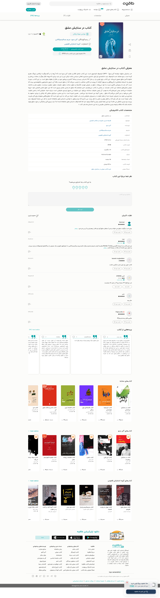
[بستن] (127, 582)
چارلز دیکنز (43, 555)
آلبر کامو (43, 552)
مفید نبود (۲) (117, 304)
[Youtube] (48, 576)
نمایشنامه (59, 555)
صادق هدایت (42, 549)
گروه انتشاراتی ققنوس (104, 135)
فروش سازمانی (90, 558)
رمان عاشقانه (58, 549)
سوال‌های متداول (89, 555)
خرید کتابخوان (90, 561)
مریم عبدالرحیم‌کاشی (105, 130)
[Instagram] (33, 576)
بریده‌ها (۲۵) (35, 15)
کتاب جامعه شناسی (56, 558)
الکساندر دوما (42, 564)
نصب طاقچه (31, 10)
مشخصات (97, 15)
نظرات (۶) (66, 15)
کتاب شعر (59, 561)
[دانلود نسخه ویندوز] (59, 537)
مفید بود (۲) (127, 304)
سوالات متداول (89, 581)
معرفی (127, 15)
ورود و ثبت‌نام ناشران (123, 581)
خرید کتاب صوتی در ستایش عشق (101, 169)
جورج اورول (43, 561)
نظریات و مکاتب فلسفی (96, 121)
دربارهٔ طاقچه (90, 552)
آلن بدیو (108, 125)
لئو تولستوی (42, 567)
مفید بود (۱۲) (127, 251)
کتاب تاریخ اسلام (57, 567)
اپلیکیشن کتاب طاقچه (88, 564)
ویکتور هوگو (42, 570)
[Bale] (55, 576)
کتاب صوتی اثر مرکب (73, 567)
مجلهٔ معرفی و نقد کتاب (87, 570)
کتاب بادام (76, 549)
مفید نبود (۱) (117, 251)
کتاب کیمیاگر (75, 552)
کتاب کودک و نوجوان (56, 570)
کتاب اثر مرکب (74, 558)
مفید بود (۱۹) (127, 232)
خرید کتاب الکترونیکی (72, 49)
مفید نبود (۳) (117, 232)
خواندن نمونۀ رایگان (79, 34)
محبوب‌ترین (32, 216)
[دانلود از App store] (75, 537)
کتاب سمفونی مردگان (72, 561)
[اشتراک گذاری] (130, 44)
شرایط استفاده (100, 581)
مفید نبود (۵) (117, 322)
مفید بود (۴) (127, 322)
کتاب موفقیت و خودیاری (55, 564)
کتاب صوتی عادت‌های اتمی (71, 570)
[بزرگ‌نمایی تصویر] (100, 56)
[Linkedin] (44, 576)
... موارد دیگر (42, 537)
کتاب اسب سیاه (74, 555)
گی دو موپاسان (41, 558)
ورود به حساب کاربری (33, 4)
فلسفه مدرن (107, 121)
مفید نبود (117, 286)
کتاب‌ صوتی (58, 552)
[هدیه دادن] (130, 50)
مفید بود (127, 286)
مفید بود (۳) (127, 268)
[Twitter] (40, 576)
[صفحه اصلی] (128, 3)
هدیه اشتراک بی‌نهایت (88, 567)
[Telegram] (51, 576)
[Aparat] (37, 576)
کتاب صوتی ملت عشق (72, 564)
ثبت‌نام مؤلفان (110, 581)
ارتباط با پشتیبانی (78, 581)
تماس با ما (91, 549)
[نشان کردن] (130, 56)
